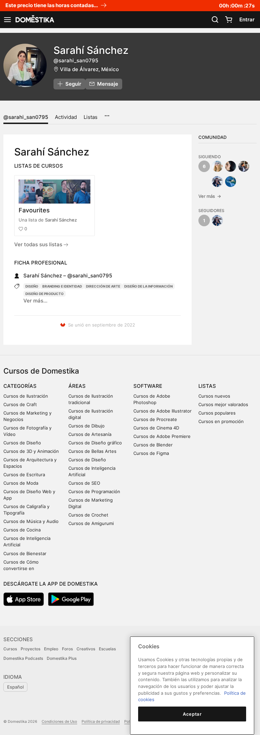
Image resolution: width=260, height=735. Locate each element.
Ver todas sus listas (39, 244)
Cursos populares (217, 413)
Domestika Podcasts (23, 658)
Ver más (209, 196)
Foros (67, 648)
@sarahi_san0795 (25, 117)
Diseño (31, 286)
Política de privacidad (101, 721)
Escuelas (107, 648)
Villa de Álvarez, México (89, 69)
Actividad (66, 117)
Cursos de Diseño (22, 442)
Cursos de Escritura (24, 474)
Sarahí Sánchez (61, 220)
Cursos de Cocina (22, 529)
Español (15, 687)
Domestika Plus (62, 658)
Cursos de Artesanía (89, 434)
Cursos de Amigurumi (91, 523)
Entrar (247, 19)
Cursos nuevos (214, 396)
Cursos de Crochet (88, 515)
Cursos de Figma (151, 453)
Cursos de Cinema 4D (156, 427)
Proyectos (30, 648)
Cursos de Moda (20, 483)
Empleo (51, 648)
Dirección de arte (103, 286)
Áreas (77, 386)
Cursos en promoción (221, 421)
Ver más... (35, 300)
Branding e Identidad (62, 286)
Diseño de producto (44, 294)
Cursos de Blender (153, 444)
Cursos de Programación (94, 491)
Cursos (10, 648)
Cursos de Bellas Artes (92, 451)
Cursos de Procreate (155, 419)
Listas (91, 117)
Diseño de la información (148, 286)
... (106, 113)
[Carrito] (228, 19)
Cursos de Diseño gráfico (95, 442)
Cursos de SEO (84, 483)
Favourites (34, 210)
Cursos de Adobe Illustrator (162, 411)
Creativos (86, 648)
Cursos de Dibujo (86, 425)
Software (147, 386)
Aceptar (192, 714)
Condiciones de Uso (59, 721)
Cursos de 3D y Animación (31, 451)
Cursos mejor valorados (223, 404)
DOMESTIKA (34, 19)
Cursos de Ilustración (25, 396)
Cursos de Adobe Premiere (162, 436)
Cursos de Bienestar (24, 553)
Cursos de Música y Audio (31, 521)
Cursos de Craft (20, 404)
